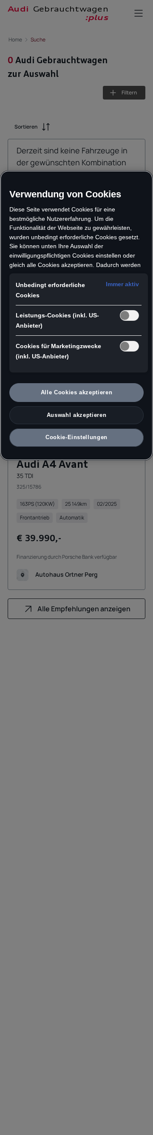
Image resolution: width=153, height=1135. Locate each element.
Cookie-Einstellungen (76, 437)
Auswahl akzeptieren (76, 415)
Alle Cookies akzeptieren (77, 392)
